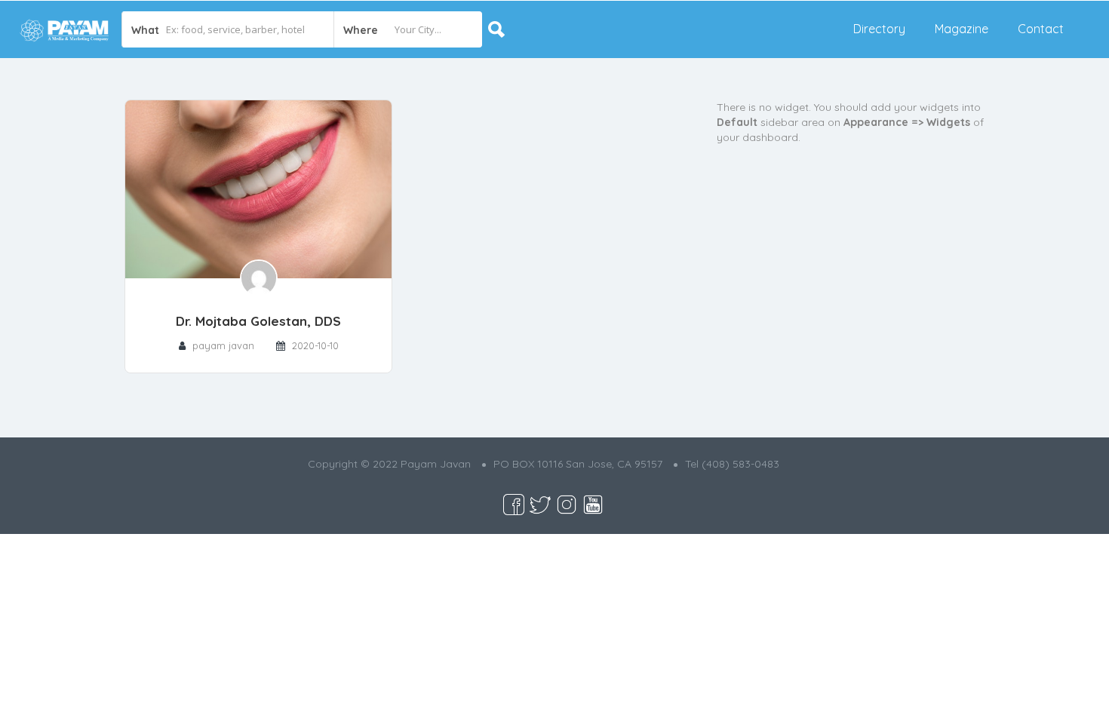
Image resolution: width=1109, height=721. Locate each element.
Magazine (961, 28)
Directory (879, 28)
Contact (1041, 28)
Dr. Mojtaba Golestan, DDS (258, 321)
